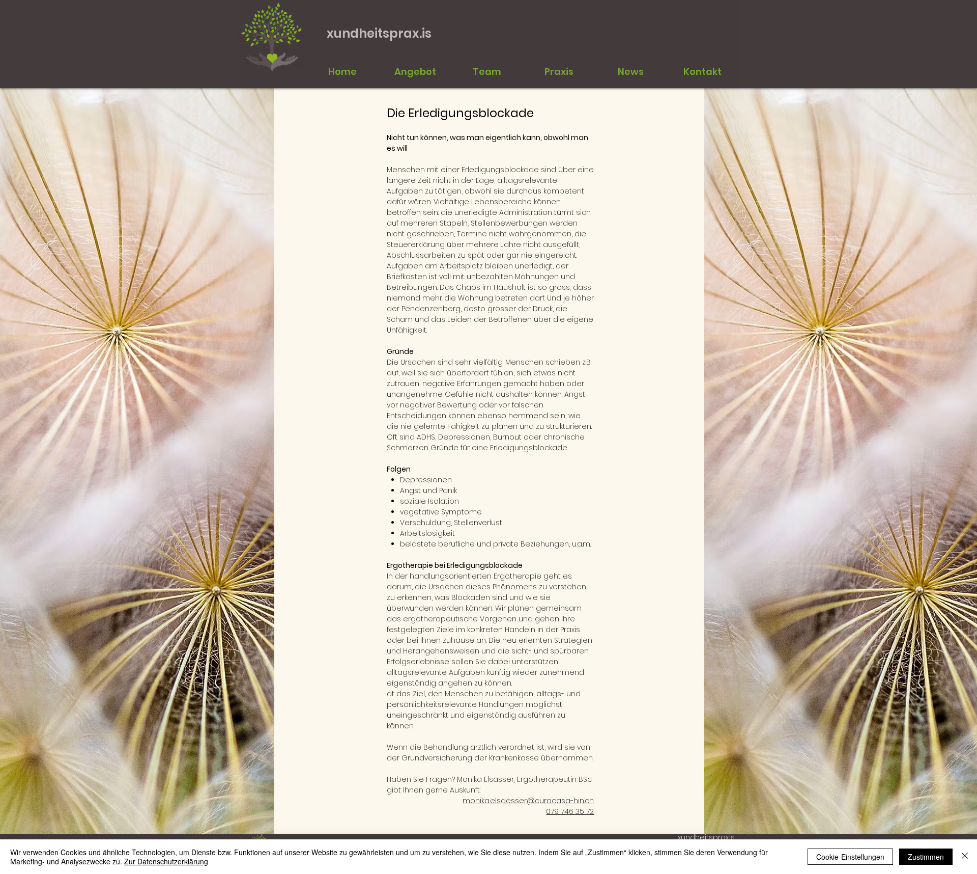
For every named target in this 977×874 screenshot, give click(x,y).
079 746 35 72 (570, 811)
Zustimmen (926, 857)
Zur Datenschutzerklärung (166, 861)
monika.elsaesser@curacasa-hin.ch (528, 801)
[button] (487, 71)
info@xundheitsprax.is (688, 36)
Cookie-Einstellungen (850, 857)
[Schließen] (965, 857)
